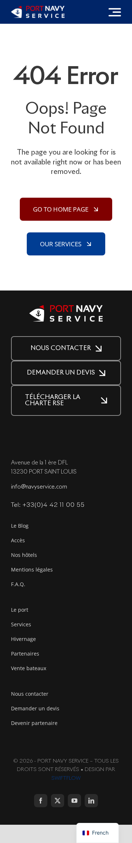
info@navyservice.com (39, 487)
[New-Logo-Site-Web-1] (38, 9)
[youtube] (74, 800)
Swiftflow (66, 778)
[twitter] (57, 800)
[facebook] (40, 800)
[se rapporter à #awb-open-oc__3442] (115, 12)
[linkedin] (91, 800)
